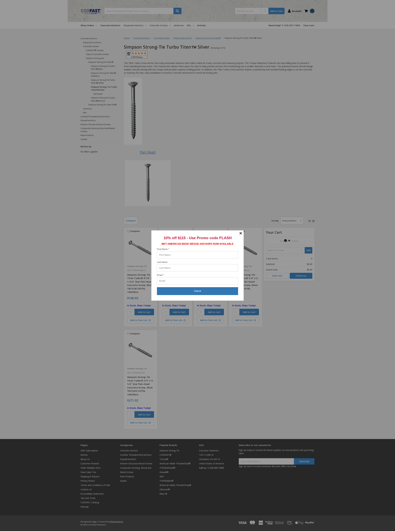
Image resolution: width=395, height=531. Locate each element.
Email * (160, 275)
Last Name (162, 262)
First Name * (163, 249)
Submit (197, 291)
